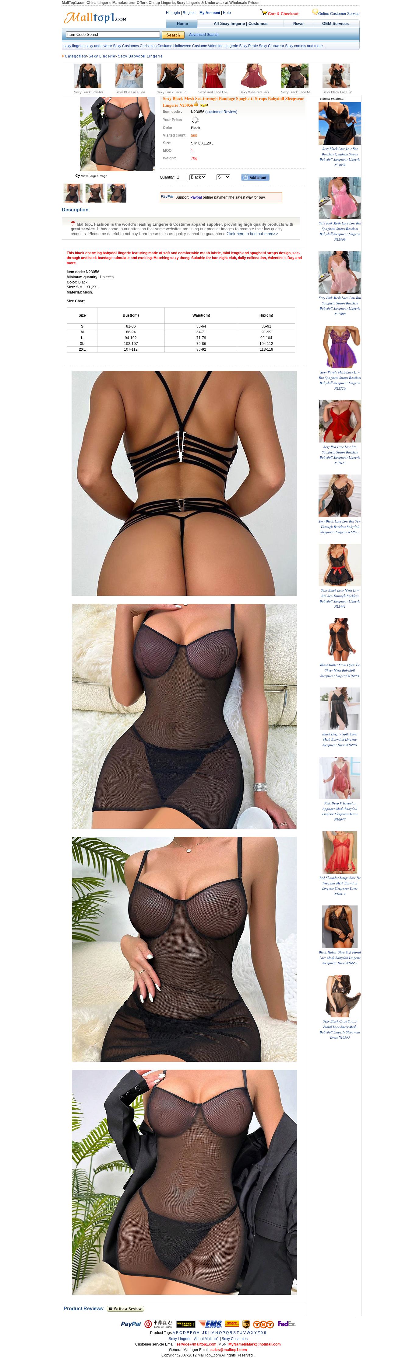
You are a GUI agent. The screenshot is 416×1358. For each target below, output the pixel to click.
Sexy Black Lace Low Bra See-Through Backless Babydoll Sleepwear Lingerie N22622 (340, 526)
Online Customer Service (339, 14)
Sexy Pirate (248, 46)
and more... (316, 46)
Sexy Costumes (126, 46)
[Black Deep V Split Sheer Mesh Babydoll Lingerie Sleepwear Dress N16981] (340, 728)
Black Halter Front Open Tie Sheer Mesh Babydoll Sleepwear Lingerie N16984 (340, 670)
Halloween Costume (190, 46)
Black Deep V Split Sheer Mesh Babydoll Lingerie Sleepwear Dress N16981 (340, 739)
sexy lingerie (74, 46)
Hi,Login (173, 13)
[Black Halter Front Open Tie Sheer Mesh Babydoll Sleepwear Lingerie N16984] (340, 659)
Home (182, 23)
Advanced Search (204, 35)
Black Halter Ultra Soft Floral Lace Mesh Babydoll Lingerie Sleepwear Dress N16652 (340, 957)
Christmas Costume (156, 46)
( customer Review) (221, 112)
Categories (75, 56)
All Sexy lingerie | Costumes (240, 23)
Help (227, 13)
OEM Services (335, 23)
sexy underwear (99, 46)
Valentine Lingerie (223, 46)
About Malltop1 (206, 1339)
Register (190, 13)
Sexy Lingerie (102, 56)
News (299, 23)
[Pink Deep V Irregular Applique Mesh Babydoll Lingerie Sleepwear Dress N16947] (340, 798)
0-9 (263, 1333)
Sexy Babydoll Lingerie (140, 56)
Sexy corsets (295, 46)
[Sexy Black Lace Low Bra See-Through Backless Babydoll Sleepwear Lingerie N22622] (340, 515)
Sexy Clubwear (271, 46)
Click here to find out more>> (252, 233)
